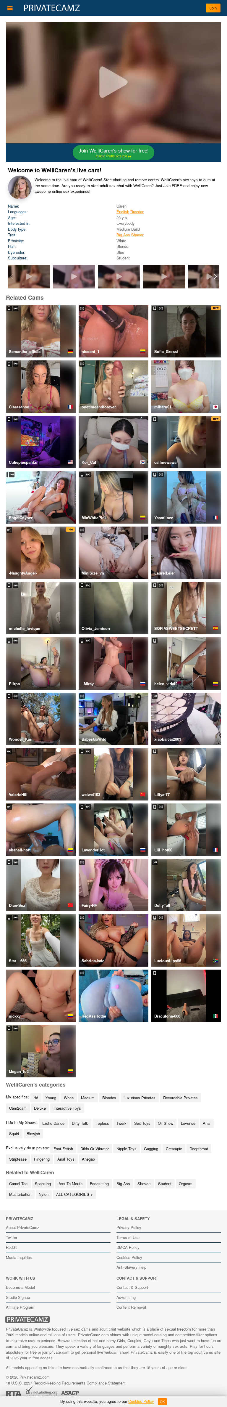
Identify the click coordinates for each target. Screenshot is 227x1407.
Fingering (42, 1159)
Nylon (43, 1194)
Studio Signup (18, 1297)
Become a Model (20, 1287)
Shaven (137, 235)
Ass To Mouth (70, 1183)
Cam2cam (18, 1108)
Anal (206, 1123)
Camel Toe (18, 1183)
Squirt (14, 1133)
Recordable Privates (180, 1097)
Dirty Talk (80, 1123)
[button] (215, 276)
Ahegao (88, 1159)
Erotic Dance (53, 1123)
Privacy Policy (128, 1227)
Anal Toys (65, 1159)
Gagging (151, 1148)
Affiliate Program (20, 1307)
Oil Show (165, 1123)
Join (213, 8)
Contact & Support (132, 1287)
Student (164, 1183)
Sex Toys (142, 1123)
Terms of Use (128, 1237)
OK (162, 1401)
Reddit (11, 1247)
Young (51, 1097)
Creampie (174, 1148)
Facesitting (99, 1183)
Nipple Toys (126, 1148)
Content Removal (131, 1307)
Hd (35, 1097)
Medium (88, 1097)
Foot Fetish (63, 1148)
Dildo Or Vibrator (94, 1148)
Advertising (126, 1297)
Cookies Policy (129, 1257)
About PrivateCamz (22, 1227)
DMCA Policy (128, 1247)
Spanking (43, 1183)
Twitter (11, 1237)
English (122, 211)
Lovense (188, 1123)
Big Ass (123, 235)
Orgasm (185, 1183)
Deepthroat (198, 1148)
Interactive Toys (67, 1108)
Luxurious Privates (139, 1097)
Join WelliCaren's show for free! (114, 152)
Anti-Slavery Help (131, 1267)
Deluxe (40, 1108)
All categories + (74, 1194)
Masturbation (20, 1194)
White (69, 1097)
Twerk (121, 1123)
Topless (102, 1123)
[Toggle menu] (10, 8)
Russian (137, 211)
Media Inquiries (19, 1257)
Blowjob (33, 1133)
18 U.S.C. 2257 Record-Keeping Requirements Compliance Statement (66, 1383)
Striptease (18, 1159)
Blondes (109, 1097)
